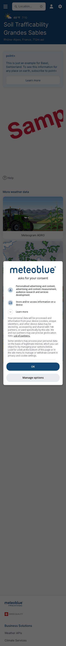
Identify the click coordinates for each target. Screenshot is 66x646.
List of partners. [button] (22, 335)
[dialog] (33, 323)
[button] (33, 311)
